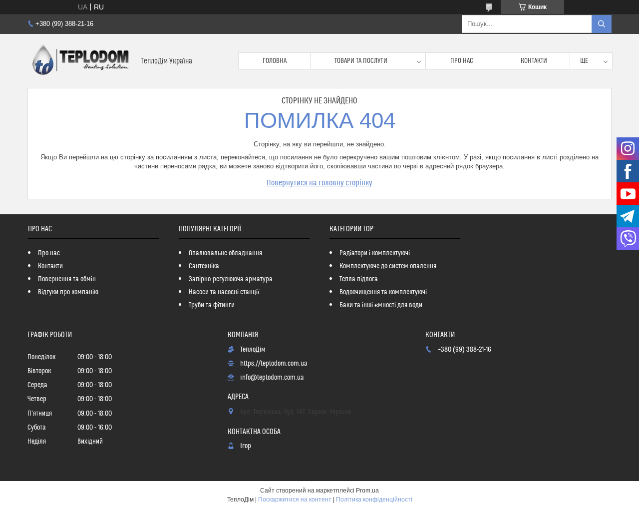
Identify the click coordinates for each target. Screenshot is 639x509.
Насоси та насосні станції (224, 292)
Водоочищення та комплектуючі (383, 292)
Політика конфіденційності (374, 499)
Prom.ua (367, 490)
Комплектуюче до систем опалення (387, 266)
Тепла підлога (358, 279)
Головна (275, 61)
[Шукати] (602, 24)
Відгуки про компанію (68, 292)
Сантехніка (204, 266)
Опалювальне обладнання (225, 253)
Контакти (534, 61)
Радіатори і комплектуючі (374, 253)
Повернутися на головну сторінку (319, 182)
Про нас (461, 61)
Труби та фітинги (212, 305)
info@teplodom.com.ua (272, 378)
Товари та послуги (360, 61)
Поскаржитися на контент (294, 499)
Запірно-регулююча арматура (231, 279)
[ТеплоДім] (80, 61)
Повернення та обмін (67, 279)
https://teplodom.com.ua (274, 364)
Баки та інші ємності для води (380, 305)
